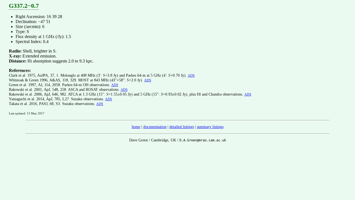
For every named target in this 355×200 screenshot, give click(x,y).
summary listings (210, 126)
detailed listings (181, 126)
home (136, 126)
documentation (154, 126)
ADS (191, 75)
